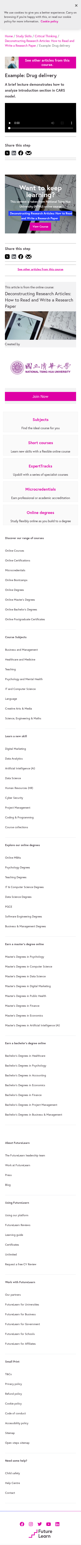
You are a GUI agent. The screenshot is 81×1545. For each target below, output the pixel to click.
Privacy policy (13, 1384)
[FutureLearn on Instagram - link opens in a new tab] (30, 1524)
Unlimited (11, 1254)
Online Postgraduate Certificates (25, 619)
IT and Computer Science (20, 689)
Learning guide (14, 1235)
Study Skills (24, 36)
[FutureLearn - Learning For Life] (40, 1533)
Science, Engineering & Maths (23, 718)
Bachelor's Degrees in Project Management (31, 1105)
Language (11, 699)
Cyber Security (14, 798)
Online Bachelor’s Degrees (21, 609)
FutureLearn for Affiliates (20, 1343)
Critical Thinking (46, 36)
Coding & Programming (19, 817)
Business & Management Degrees (25, 926)
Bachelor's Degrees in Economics (25, 1085)
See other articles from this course (40, 269)
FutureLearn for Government (22, 1324)
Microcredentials (15, 570)
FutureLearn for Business (20, 1314)
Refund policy (13, 1394)
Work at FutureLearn (17, 1165)
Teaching (10, 669)
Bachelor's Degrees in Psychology (25, 1065)
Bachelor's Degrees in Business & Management (33, 1114)
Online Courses (14, 550)
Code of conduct (15, 1413)
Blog (8, 1185)
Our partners (13, 1294)
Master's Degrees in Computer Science (28, 966)
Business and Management (21, 649)
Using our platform (16, 1215)
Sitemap (10, 1433)
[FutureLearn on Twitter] (39, 1524)
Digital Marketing (15, 749)
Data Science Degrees (18, 897)
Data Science (13, 778)
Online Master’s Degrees (20, 599)
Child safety (12, 1473)
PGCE (8, 906)
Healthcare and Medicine (20, 659)
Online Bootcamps (16, 580)
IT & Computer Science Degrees (24, 887)
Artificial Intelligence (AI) (20, 768)
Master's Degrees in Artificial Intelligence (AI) (32, 1025)
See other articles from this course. (47, 62)
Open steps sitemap (17, 1443)
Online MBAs (13, 857)
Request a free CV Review (20, 1264)
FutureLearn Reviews (17, 1225)
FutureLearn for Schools (20, 1334)
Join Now (40, 396)
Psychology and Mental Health (24, 679)
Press (8, 1175)
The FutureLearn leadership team (25, 1155)
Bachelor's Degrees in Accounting (25, 1075)
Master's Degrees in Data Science (25, 976)
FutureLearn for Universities (22, 1304)
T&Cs (8, 1374)
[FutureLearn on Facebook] (22, 1524)
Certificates (12, 1244)
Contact (10, 1493)
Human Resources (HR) (19, 788)
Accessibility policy (16, 1423)
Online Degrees (14, 590)
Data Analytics (14, 758)
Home (9, 36)
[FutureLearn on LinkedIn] (57, 1524)
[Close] (76, 5)
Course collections (16, 827)
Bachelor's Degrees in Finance (23, 1095)
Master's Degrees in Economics (24, 1015)
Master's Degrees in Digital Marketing (28, 986)
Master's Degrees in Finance (22, 1006)
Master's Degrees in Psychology (24, 956)
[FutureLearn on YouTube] (48, 1524)
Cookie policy (13, 1403)
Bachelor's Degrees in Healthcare (25, 1056)
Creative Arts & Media (18, 708)
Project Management (17, 807)
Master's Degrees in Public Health (25, 996)
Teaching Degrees (16, 877)
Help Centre (12, 1483)
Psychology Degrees (17, 867)
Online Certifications (17, 560)
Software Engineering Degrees (23, 916)
